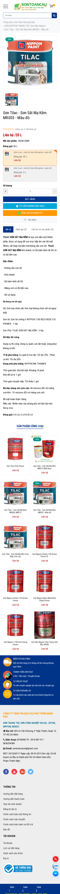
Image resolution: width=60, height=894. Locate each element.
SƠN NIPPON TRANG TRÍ (17, 25)
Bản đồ (6, 829)
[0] (51, 6)
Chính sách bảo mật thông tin (17, 814)
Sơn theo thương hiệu (24, 22)
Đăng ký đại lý (10, 809)
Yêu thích (31, 219)
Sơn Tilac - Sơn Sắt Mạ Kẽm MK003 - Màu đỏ (27, 29)
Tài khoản (7, 843)
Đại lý (6, 858)
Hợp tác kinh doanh (12, 804)
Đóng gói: (8, 146)
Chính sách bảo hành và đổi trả (18, 824)
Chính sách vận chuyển (14, 819)
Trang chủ (8, 22)
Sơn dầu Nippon (38, 25)
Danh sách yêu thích (13, 853)
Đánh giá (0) (21, 229)
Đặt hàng (30, 199)
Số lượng (7, 185)
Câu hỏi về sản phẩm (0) (43, 229)
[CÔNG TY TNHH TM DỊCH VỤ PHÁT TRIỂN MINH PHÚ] (30, 6)
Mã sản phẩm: (10, 140)
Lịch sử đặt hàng (11, 848)
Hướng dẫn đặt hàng (13, 793)
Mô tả (8, 229)
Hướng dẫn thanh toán (13, 798)
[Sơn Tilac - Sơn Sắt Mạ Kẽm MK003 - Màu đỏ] (11, 99)
